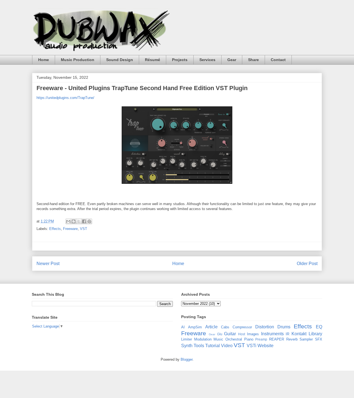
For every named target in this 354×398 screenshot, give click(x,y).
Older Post (307, 263)
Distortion (264, 326)
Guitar (230, 333)
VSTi (251, 345)
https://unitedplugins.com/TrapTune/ (65, 98)
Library (315, 333)
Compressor (242, 327)
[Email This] (68, 221)
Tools (199, 345)
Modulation (203, 339)
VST (83, 229)
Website (265, 345)
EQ (319, 326)
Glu (219, 334)
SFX (318, 339)
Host (241, 334)
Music (218, 339)
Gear (231, 59)
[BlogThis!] (73, 221)
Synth (186, 345)
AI (183, 327)
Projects (180, 59)
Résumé (152, 59)
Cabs (225, 327)
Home (43, 59)
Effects (55, 229)
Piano (248, 339)
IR (287, 334)
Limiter (186, 339)
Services (207, 59)
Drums (283, 326)
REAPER (276, 339)
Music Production (77, 59)
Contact (278, 59)
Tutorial (212, 345)
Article (211, 326)
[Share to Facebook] (84, 221)
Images (253, 334)
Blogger (186, 359)
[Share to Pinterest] (89, 221)
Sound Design (119, 59)
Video (227, 345)
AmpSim (195, 327)
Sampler (306, 339)
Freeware (70, 229)
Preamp (261, 339)
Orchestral (233, 339)
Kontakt (298, 333)
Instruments (272, 333)
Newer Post (48, 263)
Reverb (292, 339)
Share (253, 59)
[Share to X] (79, 221)
